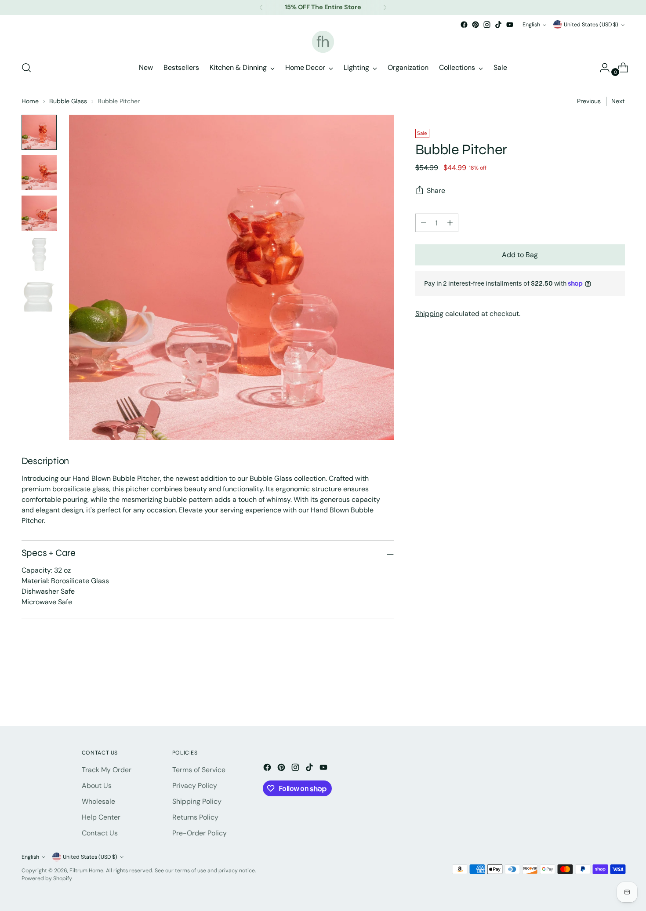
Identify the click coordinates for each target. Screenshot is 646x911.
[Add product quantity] (424, 223)
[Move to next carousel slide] (617, 695)
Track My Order (106, 769)
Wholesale (98, 801)
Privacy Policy (194, 785)
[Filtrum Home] (323, 42)
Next (618, 101)
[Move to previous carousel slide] (597, 696)
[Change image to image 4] (39, 253)
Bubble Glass (68, 101)
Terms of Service (198, 769)
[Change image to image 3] (39, 213)
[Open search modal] (26, 67)
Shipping (429, 313)
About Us (97, 785)
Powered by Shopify (47, 878)
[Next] (385, 7)
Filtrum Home (86, 870)
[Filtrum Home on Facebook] (464, 25)
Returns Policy (195, 817)
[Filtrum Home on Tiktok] (498, 25)
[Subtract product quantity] (450, 223)
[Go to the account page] (601, 67)
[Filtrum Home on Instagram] (487, 25)
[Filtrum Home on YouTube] (510, 25)
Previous (589, 101)
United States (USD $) (591, 24)
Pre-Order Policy (199, 833)
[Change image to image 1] (39, 132)
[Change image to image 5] (39, 294)
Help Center (101, 817)
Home (30, 101)
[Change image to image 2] (39, 172)
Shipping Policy (196, 801)
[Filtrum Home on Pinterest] (475, 25)
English (531, 24)
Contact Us (100, 833)
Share (436, 190)
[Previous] (261, 7)
